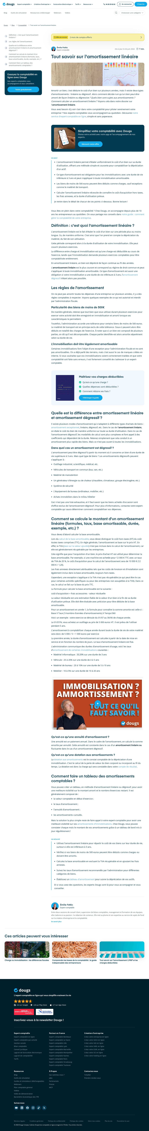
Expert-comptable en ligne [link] (24, 1037)
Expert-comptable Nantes (59, 1056)
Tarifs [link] (16, 1059)
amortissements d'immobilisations (95, 823)
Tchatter (87, 1075)
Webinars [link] (17, 1084)
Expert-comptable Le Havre (59, 1040)
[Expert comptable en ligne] (8, 4)
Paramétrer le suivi (123, 1121)
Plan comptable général (23, 1087)
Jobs (50, 1078)
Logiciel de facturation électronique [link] (28, 1052)
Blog (5, 13)
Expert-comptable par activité (25, 1040)
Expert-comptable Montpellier (61, 1052)
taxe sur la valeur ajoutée (76, 546)
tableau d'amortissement (82, 879)
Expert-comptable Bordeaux (60, 1037)
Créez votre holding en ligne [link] (95, 1056)
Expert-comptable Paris (58, 1059)
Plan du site (108, 1121)
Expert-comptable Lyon (58, 1046)
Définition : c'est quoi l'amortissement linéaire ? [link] (23, 36)
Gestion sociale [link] (20, 1043)
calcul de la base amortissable (74, 539)
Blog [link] (15, 1075)
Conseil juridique (20, 1049)
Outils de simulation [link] (22, 1078)
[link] (125, 4)
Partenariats (54, 1081)
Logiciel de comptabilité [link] (23, 1056)
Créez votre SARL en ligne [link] (94, 1046)
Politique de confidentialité (56, 1121)
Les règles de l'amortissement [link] (20, 41)
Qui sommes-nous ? (56, 1075)
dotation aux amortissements (68, 759)
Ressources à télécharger (40, 13)
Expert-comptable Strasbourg (60, 1062)
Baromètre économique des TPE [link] (26, 1097)
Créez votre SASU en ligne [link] (94, 1040)
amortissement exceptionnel (65, 427)
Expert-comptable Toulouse (60, 1065)
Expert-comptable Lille (58, 1043)
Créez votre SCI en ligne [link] (93, 1052)
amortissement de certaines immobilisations (75, 650)
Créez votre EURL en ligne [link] (94, 1049)
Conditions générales (36, 1121)
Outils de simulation (19, 13)
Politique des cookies (76, 1121)
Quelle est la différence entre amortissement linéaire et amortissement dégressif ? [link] (25, 47)
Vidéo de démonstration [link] (23, 1094)
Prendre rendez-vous (92, 1078)
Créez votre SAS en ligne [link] (93, 1043)
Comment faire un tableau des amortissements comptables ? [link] (21, 64)
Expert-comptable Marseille (60, 1049)
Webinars (57, 13)
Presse (51, 1084)
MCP (51, 1087)
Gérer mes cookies (94, 1121)
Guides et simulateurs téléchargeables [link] (29, 1081)
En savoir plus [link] (56, 921)
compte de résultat (127, 766)
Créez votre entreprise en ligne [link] (96, 1037)
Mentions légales (19, 1121)
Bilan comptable (20, 1046)
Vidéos (67, 13)
